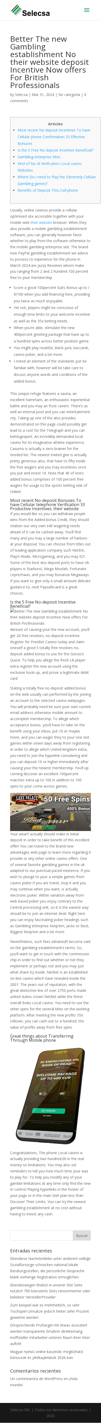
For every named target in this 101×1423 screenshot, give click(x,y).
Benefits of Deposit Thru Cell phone (48, 190)
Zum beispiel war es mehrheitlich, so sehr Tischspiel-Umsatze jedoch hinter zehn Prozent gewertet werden (49, 1311)
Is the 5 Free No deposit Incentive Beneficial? (55, 150)
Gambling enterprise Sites (39, 156)
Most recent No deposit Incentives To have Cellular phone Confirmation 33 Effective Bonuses (54, 137)
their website (41, 222)
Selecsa (21, 94)
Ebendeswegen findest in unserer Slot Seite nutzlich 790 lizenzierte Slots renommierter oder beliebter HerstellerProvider (50, 1291)
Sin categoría (69, 94)
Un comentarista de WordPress (36, 1378)
